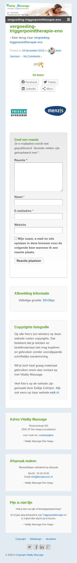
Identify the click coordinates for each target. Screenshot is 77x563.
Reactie (20, 160)
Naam (18, 196)
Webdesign (35, 539)
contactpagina (46, 435)
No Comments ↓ (33, 56)
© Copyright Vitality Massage (28, 555)
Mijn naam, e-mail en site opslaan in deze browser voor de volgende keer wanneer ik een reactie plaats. (38, 245)
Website (20, 224)
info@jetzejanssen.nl (42, 476)
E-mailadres (22, 210)
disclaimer (51, 539)
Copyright (21, 539)
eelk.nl (54, 392)
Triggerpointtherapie (53, 515)
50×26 (47, 300)
